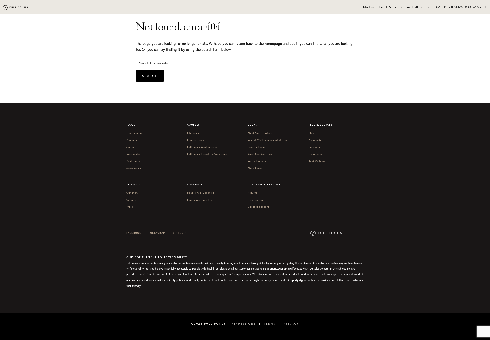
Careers (131, 199)
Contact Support (258, 206)
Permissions (243, 323)
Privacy (291, 323)
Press (129, 206)
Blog (311, 133)
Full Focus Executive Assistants (207, 154)
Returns (252, 192)
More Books (255, 168)
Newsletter (316, 140)
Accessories (133, 168)
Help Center (255, 199)
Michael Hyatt (15, 7)
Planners (131, 140)
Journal (131, 146)
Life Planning (134, 133)
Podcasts (314, 146)
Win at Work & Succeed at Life (267, 140)
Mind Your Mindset (260, 133)
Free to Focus (196, 140)
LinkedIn (180, 233)
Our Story (132, 192)
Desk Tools (133, 160)
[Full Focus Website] (326, 233)
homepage (273, 43)
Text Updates (317, 160)
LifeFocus (193, 133)
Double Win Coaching (201, 192)
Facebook (133, 233)
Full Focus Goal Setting (202, 146)
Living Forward (257, 160)
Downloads (316, 154)
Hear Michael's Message (458, 6)
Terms (270, 323)
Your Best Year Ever (260, 154)
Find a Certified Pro (199, 199)
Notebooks (133, 154)
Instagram (157, 233)
